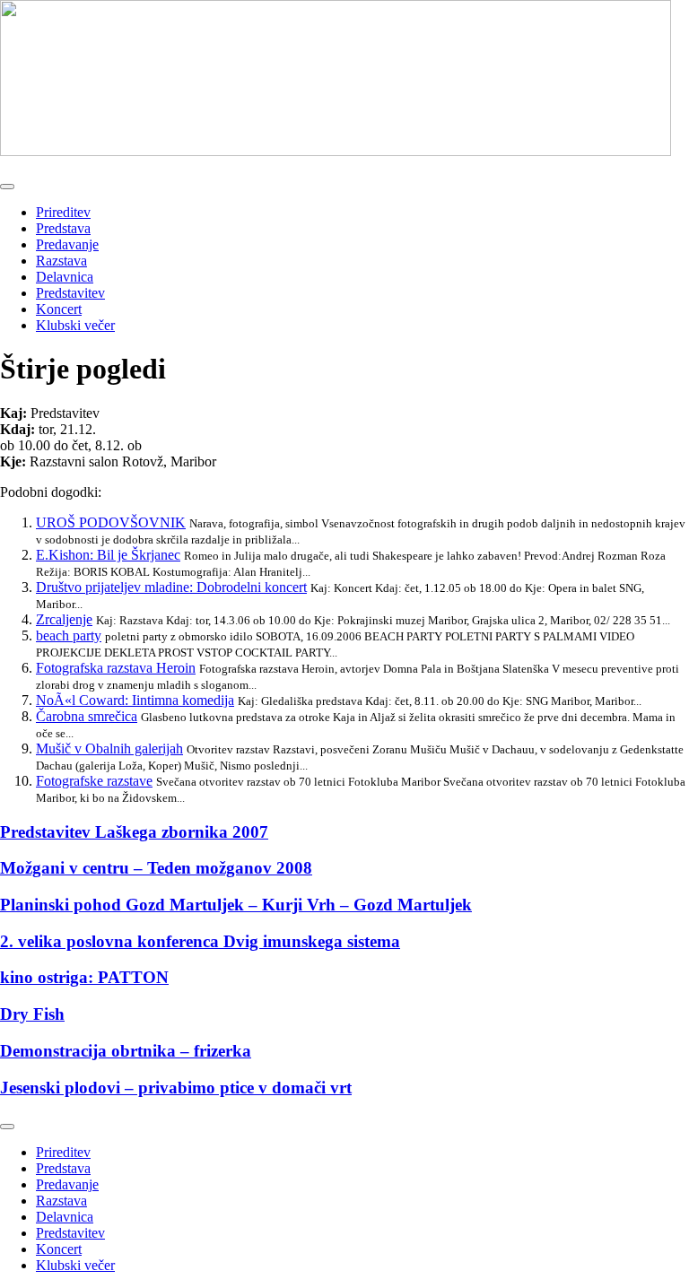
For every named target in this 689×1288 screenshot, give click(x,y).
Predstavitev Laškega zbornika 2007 (134, 831)
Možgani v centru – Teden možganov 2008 (156, 867)
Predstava (63, 228)
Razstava (61, 260)
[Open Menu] (7, 186)
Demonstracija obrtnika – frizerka (125, 1050)
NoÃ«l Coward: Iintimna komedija (135, 700)
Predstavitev (70, 292)
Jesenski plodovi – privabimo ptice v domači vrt (176, 1087)
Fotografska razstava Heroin (116, 667)
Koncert (59, 309)
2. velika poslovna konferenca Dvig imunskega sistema (200, 941)
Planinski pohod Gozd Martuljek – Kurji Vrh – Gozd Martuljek (236, 904)
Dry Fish (32, 1014)
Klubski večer (75, 325)
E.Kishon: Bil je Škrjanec (108, 554)
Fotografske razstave (94, 780)
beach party (68, 635)
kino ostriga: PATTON (84, 977)
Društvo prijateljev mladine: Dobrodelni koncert (171, 587)
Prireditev (63, 212)
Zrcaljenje (64, 619)
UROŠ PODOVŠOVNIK (111, 522)
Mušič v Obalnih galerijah (109, 748)
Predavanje (67, 244)
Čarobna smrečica (86, 716)
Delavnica (64, 276)
